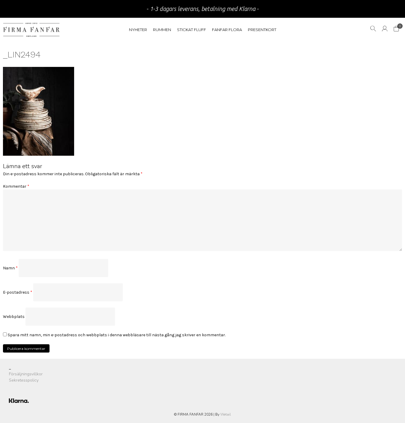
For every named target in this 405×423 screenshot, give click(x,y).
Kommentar (16, 186)
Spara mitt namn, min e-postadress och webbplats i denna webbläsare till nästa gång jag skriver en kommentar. (117, 334)
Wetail (225, 414)
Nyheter (138, 29)
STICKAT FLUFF (191, 29)
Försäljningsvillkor (26, 374)
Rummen (162, 29)
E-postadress (17, 292)
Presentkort (262, 29)
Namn (10, 268)
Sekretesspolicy (24, 380)
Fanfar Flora (227, 29)
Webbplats (14, 316)
